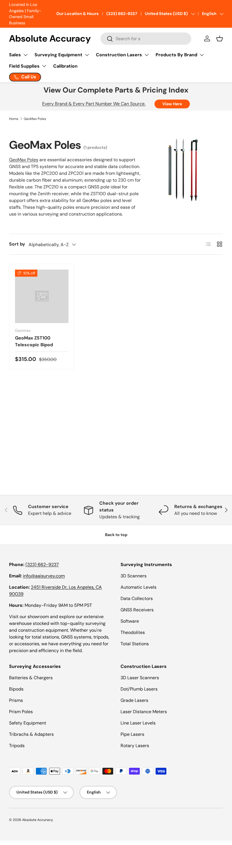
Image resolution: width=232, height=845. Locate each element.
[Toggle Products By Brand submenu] (201, 54)
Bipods (16, 689)
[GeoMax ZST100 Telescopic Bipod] (41, 296)
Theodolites (133, 632)
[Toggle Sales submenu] (25, 54)
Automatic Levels (138, 587)
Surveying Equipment (58, 55)
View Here (172, 103)
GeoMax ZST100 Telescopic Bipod (34, 341)
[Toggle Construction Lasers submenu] (146, 54)
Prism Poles (21, 712)
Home (13, 119)
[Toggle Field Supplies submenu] (44, 66)
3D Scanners (134, 576)
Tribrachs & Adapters (31, 734)
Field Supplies (24, 66)
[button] (219, 38)
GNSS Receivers (137, 610)
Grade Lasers (134, 700)
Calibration (65, 66)
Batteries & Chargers (31, 678)
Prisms (16, 700)
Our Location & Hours (77, 13)
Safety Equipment (27, 723)
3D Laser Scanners (140, 678)
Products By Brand (176, 55)
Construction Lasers (119, 55)
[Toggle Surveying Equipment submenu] (86, 54)
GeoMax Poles (35, 119)
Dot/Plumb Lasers (139, 689)
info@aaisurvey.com (44, 576)
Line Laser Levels (138, 723)
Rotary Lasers (135, 746)
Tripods (17, 746)
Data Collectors (137, 598)
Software (130, 621)
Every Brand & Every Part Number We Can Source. (93, 104)
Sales (15, 55)
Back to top (116, 534)
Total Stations (135, 644)
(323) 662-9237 (121, 13)
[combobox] (145, 39)
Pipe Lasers (132, 734)
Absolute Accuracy (37, 820)
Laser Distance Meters (144, 712)
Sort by (17, 244)
